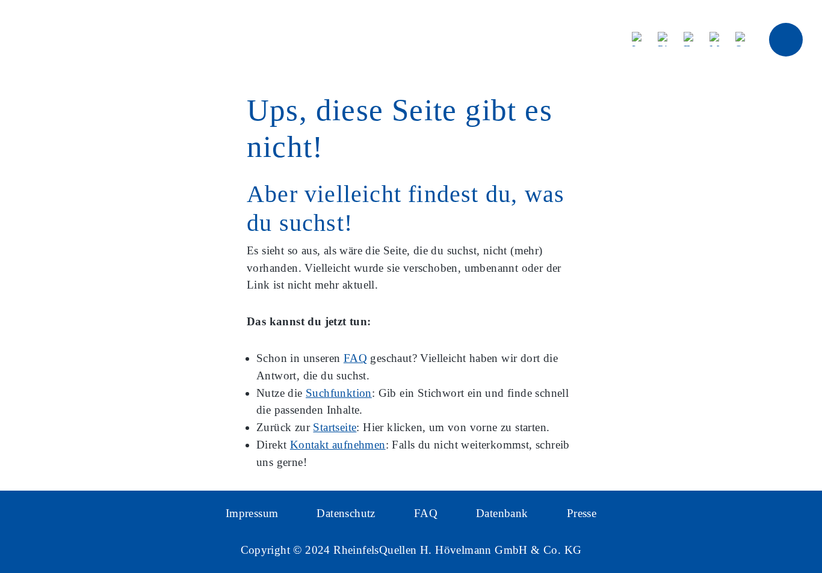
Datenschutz (346, 513)
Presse (581, 513)
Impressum (252, 513)
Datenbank (502, 513)
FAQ (355, 358)
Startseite (334, 427)
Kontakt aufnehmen (338, 444)
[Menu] (786, 40)
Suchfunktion (339, 393)
